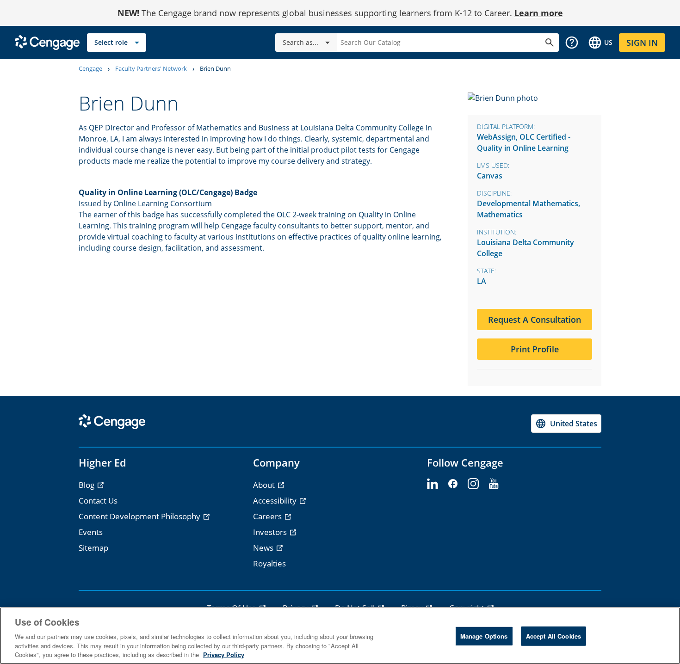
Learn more (538, 12)
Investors (271, 532)
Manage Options (484, 636)
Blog (87, 485)
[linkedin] (432, 484)
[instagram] (473, 484)
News (264, 547)
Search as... (300, 42)
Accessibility (275, 500)
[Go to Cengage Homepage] (47, 41)
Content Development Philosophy (140, 516)
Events (91, 532)
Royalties (269, 563)
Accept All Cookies (553, 636)
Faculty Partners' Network (151, 68)
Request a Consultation (534, 319)
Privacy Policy (223, 654)
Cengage (90, 68)
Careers (268, 516)
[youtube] (493, 484)
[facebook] (452, 484)
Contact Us (98, 500)
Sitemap (93, 547)
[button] (572, 42)
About (265, 485)
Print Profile (535, 349)
